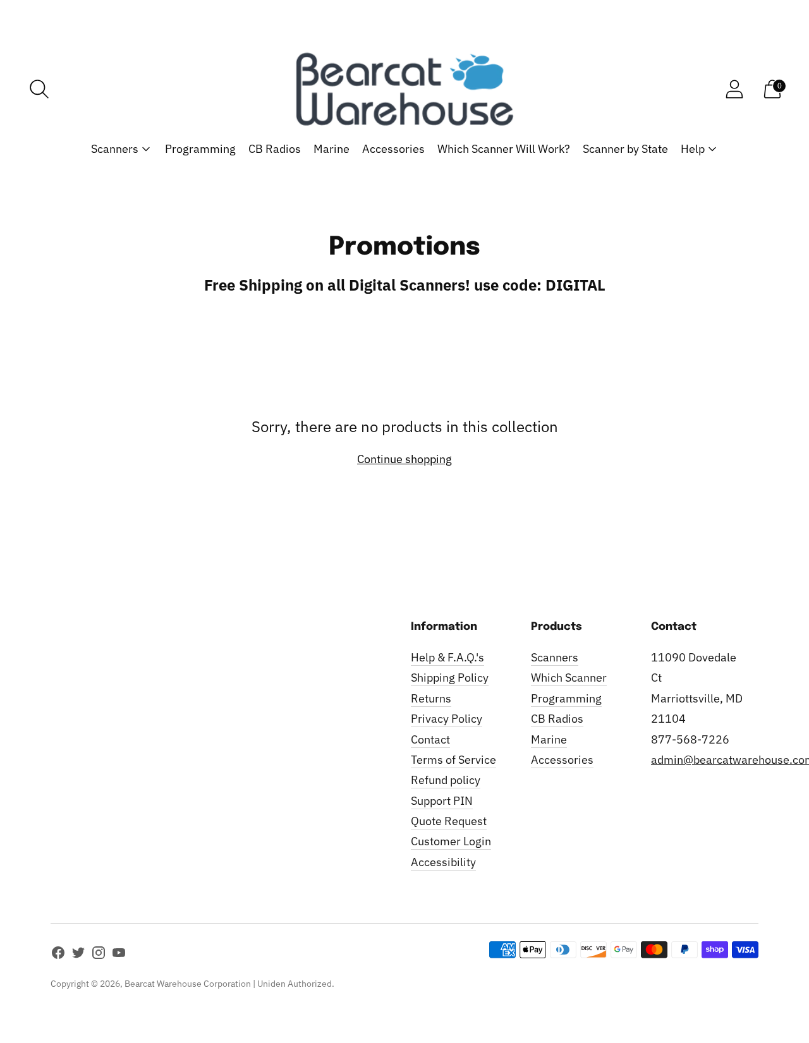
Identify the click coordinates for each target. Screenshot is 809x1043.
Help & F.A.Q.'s (447, 657)
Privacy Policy (446, 718)
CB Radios (274, 149)
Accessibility (443, 862)
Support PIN (442, 800)
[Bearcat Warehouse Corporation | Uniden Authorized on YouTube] (118, 955)
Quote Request (449, 821)
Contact (430, 739)
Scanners (114, 149)
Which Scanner (569, 677)
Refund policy (445, 780)
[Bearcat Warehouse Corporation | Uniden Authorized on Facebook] (58, 955)
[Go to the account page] (734, 89)
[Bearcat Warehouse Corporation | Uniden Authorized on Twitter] (78, 955)
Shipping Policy (450, 677)
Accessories (393, 149)
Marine (331, 149)
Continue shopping (404, 459)
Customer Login (451, 841)
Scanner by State (625, 149)
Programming (200, 149)
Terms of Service (453, 759)
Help (693, 149)
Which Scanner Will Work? (503, 149)
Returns (431, 698)
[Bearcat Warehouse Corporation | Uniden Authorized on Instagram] (98, 955)
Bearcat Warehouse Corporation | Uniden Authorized (228, 983)
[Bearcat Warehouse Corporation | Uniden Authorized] (404, 89)
